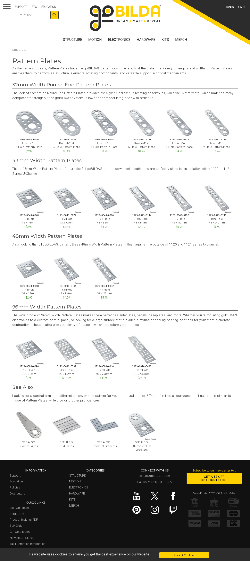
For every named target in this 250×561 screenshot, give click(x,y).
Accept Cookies (184, 555)
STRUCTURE (72, 40)
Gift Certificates (20, 532)
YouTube (136, 496)
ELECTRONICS (119, 40)
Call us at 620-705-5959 (154, 482)
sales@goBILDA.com (154, 476)
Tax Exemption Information (27, 544)
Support (21, 6)
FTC (34, 6)
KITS (165, 40)
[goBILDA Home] (125, 18)
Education (48, 6)
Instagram (155, 510)
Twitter (155, 496)
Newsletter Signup (22, 538)
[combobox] (37, 15)
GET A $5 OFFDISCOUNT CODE (214, 478)
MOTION (95, 40)
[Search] (54, 15)
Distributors (17, 493)
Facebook (173, 496)
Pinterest (136, 510)
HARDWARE (146, 40)
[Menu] (7, 7)
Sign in (229, 7)
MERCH (181, 40)
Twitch (173, 510)
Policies (15, 487)
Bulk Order (16, 525)
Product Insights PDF (24, 519)
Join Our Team (19, 508)
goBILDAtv (17, 514)
